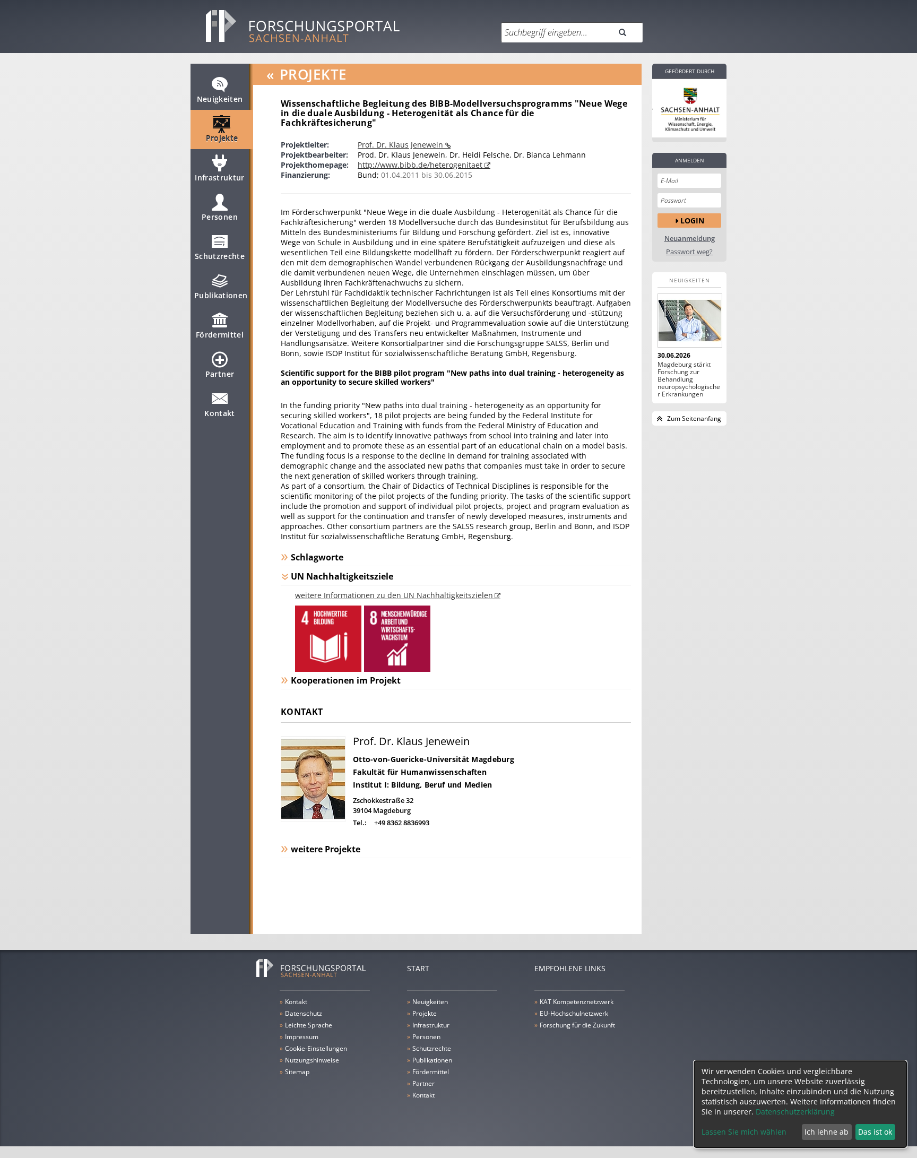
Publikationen (221, 295)
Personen (220, 217)
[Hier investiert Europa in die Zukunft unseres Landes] (689, 108)
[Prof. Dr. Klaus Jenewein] (313, 819)
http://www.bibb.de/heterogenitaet (421, 165)
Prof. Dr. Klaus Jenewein (401, 145)
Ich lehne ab (826, 1132)
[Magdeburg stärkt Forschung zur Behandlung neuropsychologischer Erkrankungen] (689, 320)
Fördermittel (220, 335)
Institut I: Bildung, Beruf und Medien (422, 785)
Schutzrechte (220, 256)
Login (692, 220)
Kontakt (219, 413)
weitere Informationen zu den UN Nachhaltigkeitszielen (394, 595)
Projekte (222, 138)
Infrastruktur (220, 177)
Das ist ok (875, 1132)
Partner (219, 374)
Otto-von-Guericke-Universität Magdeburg (433, 759)
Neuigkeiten (220, 99)
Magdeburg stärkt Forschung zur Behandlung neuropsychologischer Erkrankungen (689, 379)
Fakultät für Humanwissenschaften (420, 772)
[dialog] (800, 1104)
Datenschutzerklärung (795, 1112)
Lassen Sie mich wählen (744, 1132)
